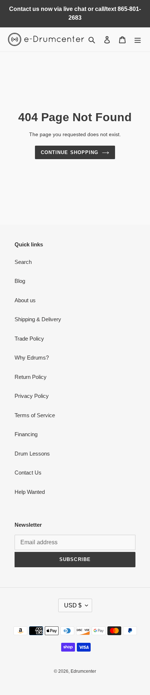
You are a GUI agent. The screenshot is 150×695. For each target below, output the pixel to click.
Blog (20, 281)
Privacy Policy (32, 396)
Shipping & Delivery (38, 319)
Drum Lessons (32, 453)
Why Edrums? (32, 357)
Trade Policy (29, 338)
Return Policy (31, 377)
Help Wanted (30, 492)
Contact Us (28, 472)
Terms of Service (35, 415)
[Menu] (137, 39)
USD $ (73, 605)
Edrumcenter (83, 671)
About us (25, 300)
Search (23, 262)
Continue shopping (69, 152)
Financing (26, 434)
